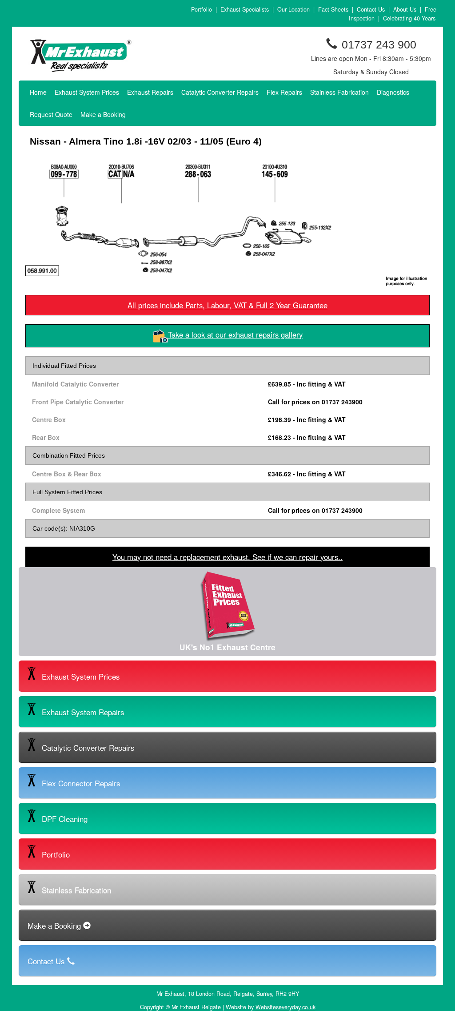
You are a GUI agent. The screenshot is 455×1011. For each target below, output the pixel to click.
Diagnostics (393, 92)
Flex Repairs (284, 92)
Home (38, 92)
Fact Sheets (333, 9)
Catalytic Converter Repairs (220, 92)
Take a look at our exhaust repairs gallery (235, 334)
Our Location (293, 9)
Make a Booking (103, 114)
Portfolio (201, 9)
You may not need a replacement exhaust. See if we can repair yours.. (227, 557)
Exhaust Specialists (244, 9)
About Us (404, 9)
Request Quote (51, 114)
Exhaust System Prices (87, 92)
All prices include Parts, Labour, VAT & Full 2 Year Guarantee (227, 305)
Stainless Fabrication (339, 92)
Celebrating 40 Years (409, 18)
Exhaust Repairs (150, 92)
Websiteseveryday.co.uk (285, 1007)
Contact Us (371, 9)
